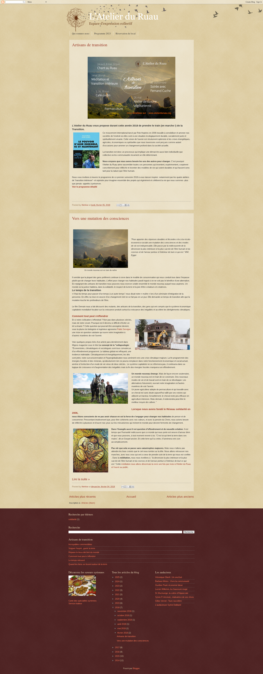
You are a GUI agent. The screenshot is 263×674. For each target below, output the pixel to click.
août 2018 (122, 624)
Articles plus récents (82, 496)
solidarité (72, 519)
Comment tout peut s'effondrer (90, 316)
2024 (117, 581)
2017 (117, 647)
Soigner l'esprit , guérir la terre (81, 548)
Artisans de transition (89, 44)
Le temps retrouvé (76, 560)
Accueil (131, 496)
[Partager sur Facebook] (125, 205)
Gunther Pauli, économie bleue (169, 585)
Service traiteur (75, 603)
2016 (117, 652)
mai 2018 (121, 628)
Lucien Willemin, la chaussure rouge (171, 589)
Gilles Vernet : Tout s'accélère (168, 601)
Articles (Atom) (88, 503)
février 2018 (122, 633)
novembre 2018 (124, 611)
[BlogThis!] (120, 205)
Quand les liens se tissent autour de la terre (87, 564)
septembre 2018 (124, 620)
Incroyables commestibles (80, 544)
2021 (117, 594)
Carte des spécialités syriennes (82, 601)
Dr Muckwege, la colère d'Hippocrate (171, 593)
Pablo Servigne (124, 329)
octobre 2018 (123, 615)
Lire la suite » (81, 479)
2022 (117, 590)
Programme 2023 (102, 33)
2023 (117, 586)
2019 (117, 603)
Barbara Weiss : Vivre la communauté (172, 581)
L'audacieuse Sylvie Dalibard (168, 605)
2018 (117, 607)
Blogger (136, 668)
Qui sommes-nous (80, 33)
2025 (117, 577)
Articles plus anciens (180, 496)
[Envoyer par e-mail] (118, 205)
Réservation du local (126, 33)
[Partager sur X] (123, 205)
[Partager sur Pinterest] (128, 205)
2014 (117, 660)
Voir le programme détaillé (84, 187)
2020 (117, 599)
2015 (117, 656)
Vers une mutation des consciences (100, 218)
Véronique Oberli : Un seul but (168, 577)
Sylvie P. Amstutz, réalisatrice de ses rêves (174, 597)
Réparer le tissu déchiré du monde (83, 552)
